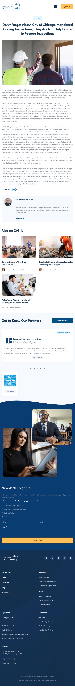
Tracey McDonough (49, 270)
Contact (5, 646)
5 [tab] (44, 368)
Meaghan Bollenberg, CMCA (15, 270)
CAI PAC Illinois (7, 630)
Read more (20, 218)
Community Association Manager (15, 509)
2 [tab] (34, 368)
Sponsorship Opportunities (47, 585)
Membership (43, 612)
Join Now (41, 617)
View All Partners (62, 320)
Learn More (37, 357)
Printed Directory (44, 626)
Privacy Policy (23, 680)
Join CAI (67, 6)
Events (4, 577)
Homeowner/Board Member (13, 505)
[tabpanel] (37, 345)
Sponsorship (43, 572)
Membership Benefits (46, 622)
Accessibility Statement (48, 680)
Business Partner (9, 513)
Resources (5, 592)
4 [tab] (40, 368)
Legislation (6, 612)
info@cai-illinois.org (8, 659)
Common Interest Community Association (15, 634)
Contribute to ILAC (8, 626)
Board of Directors (45, 596)
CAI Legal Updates (8, 617)
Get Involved (6, 572)
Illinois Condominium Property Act (13, 638)
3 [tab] (37, 368)
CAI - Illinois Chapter (13, 307)
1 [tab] (30, 368)
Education (5, 582)
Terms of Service (34, 680)
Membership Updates (46, 630)
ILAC (3, 622)
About (41, 591)
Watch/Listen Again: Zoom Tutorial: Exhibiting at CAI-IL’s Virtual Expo (16, 301)
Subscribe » (37, 540)
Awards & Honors (44, 604)
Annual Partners (44, 577)
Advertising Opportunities (47, 581)
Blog (39, 18)
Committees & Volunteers (47, 600)
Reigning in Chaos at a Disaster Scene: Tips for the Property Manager (56, 263)
